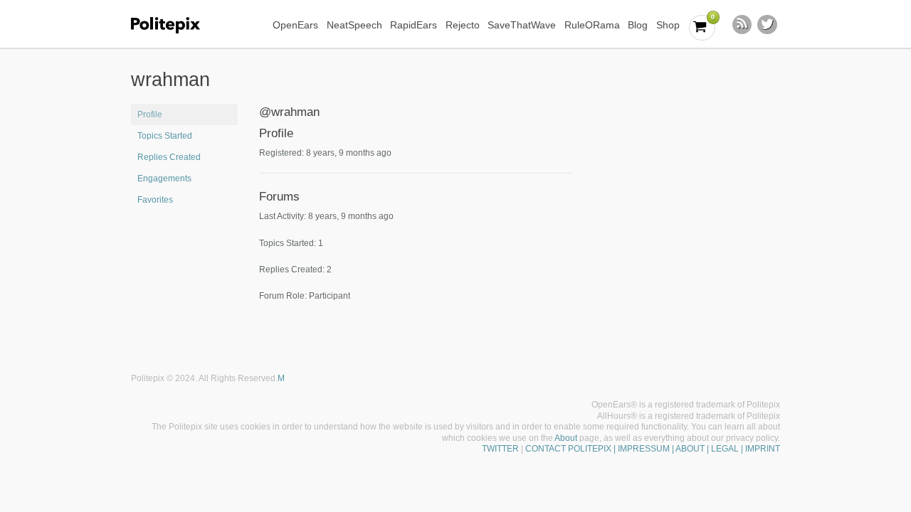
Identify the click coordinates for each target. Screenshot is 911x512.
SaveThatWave (522, 25)
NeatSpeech (354, 25)
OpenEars (295, 25)
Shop (668, 25)
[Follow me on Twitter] (767, 25)
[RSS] (742, 25)
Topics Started (164, 136)
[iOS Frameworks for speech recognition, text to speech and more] (174, 25)
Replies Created (169, 157)
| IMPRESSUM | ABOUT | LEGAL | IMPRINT (695, 449)
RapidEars (413, 25)
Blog (638, 25)
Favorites (155, 200)
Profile (149, 114)
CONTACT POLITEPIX (568, 449)
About (565, 438)
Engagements (164, 178)
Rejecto (463, 25)
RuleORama (592, 25)
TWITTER (500, 449)
